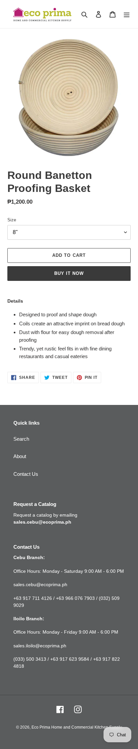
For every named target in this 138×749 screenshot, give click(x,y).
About (19, 456)
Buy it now (69, 273)
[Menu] (127, 14)
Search (21, 439)
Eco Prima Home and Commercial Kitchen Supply (76, 727)
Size (11, 219)
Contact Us (25, 474)
